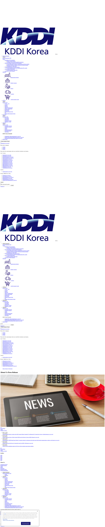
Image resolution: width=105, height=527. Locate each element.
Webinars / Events (8, 121)
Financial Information (8, 129)
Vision (6, 127)
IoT (5, 112)
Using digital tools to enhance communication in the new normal (18, 64)
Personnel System (8, 130)
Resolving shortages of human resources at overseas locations (17, 65)
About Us (4, 122)
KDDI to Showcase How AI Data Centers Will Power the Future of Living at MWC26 (21, 437)
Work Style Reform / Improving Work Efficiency (13, 63)
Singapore (8, 159)
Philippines (8, 165)
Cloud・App (7, 103)
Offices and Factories (8, 108)
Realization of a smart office (12, 66)
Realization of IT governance (10, 60)
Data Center (7, 110)
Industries (4, 258)
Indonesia (7, 163)
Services (4, 100)
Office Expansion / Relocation (12, 70)
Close (4, 57)
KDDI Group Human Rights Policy (14, 137)
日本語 (4, 147)
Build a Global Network (11, 61)
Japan (7, 340)
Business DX (7, 109)
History (6, 128)
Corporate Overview (8, 125)
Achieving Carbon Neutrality (10, 257)
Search (1, 323)
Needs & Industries (6, 243)
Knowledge (7, 117)
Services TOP (5, 102)
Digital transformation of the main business (12, 67)
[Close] (0, 183)
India (7, 166)
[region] (20, 518)
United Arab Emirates (10, 180)
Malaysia (7, 164)
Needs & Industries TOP (7, 58)
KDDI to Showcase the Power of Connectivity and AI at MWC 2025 (18, 443)
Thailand (7, 160)
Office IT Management (9, 107)
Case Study (7, 118)
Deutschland (8, 177)
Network (6, 106)
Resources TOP (5, 116)
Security (6, 104)
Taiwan (7, 344)
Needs (4, 59)
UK (6, 175)
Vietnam (7, 161)
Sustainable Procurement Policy (13, 138)
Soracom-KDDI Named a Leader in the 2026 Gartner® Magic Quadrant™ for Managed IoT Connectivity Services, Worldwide (28, 434)
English (4, 148)
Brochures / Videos (8, 120)
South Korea (8, 343)
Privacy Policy (5, 519)
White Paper (7, 119)
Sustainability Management (13, 136)
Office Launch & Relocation (10, 69)
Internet (6, 105)
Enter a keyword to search (4, 184)
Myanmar (7, 162)
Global (4, 143)
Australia (7, 167)
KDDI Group (5, 139)
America (7, 171)
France (7, 176)
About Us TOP (5, 124)
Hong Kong (8, 342)
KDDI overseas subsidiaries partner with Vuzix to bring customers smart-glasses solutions (18, 446)
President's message (8, 126)
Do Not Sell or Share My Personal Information (26, 523)
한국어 (4, 149)
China (7, 341)
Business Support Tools (9, 111)
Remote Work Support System (10, 113)
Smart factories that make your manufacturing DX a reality (17, 68)
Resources (4, 114)
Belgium (7, 178)
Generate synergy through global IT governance (15, 62)
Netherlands (8, 179)
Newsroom (7, 131)
